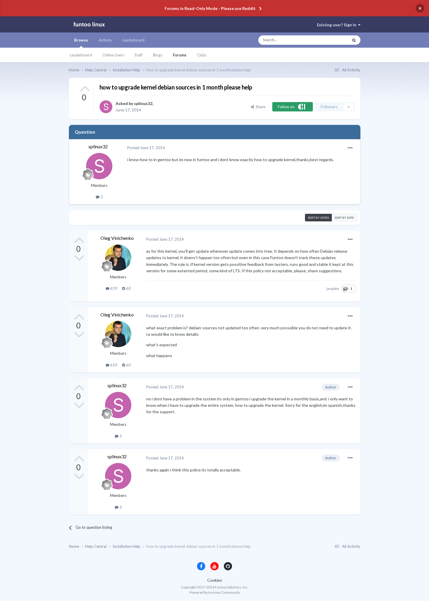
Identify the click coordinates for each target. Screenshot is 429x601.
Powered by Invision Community (214, 592)
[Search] (354, 40)
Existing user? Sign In (337, 25)
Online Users (113, 55)
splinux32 (143, 103)
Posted (146, 147)
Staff (138, 55)
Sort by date (344, 217)
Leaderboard (81, 55)
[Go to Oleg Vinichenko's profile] (118, 257)
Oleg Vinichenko (117, 238)
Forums (179, 55)
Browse (81, 40)
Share (259, 106)
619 (113, 288)
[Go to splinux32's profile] (106, 106)
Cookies (214, 580)
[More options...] (350, 147)
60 (128, 288)
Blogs (157, 55)
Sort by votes (318, 217)
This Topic (334, 40)
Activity (105, 40)
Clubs (202, 55)
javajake (333, 288)
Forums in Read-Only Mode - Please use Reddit (210, 8)
